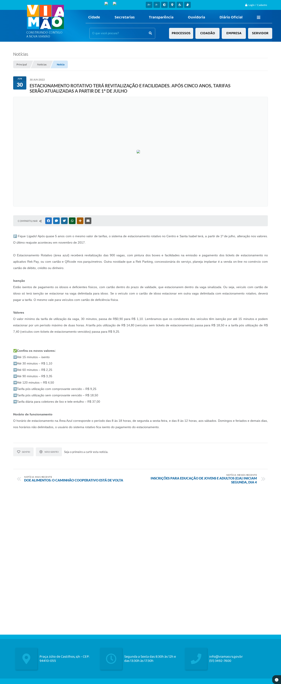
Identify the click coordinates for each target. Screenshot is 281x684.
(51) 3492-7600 (220, 661)
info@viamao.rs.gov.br (226, 656)
